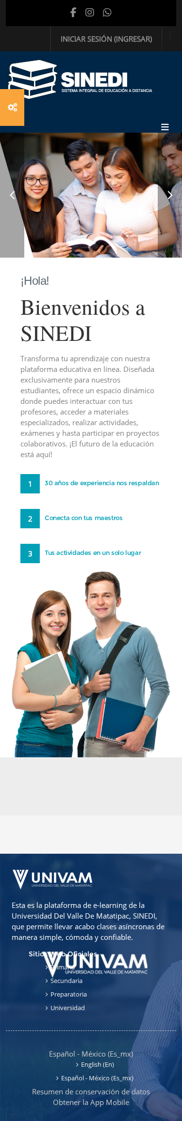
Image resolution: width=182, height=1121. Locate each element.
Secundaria (66, 980)
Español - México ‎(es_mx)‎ (91, 1054)
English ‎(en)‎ (97, 1064)
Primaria (62, 967)
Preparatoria (68, 994)
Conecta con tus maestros (83, 518)
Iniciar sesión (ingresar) (106, 39)
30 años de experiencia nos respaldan (102, 483)
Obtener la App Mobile (91, 1102)
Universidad (67, 1007)
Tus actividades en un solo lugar (93, 552)
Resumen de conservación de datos (91, 1091)
